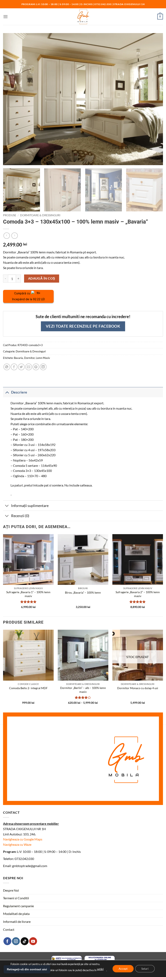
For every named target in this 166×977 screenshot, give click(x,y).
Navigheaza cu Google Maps (22, 839)
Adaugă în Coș (41, 278)
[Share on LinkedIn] (43, 367)
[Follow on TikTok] (25, 941)
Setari (145, 968)
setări (100, 969)
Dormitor (29, 357)
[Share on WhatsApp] (6, 367)
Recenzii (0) (20, 516)
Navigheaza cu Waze (17, 844)
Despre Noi (11, 890)
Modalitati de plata (16, 914)
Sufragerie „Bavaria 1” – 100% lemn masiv (28, 594)
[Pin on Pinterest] (36, 367)
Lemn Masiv (43, 357)
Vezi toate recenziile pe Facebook (83, 326)
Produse (9, 215)
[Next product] (6, 235)
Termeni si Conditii (16, 898)
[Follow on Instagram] (16, 941)
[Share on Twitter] (21, 367)
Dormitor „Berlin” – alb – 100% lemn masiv (83, 689)
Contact (8, 929)
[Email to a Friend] (28, 367)
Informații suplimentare (30, 506)
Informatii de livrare (17, 921)
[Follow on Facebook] (7, 941)
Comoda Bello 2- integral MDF (28, 688)
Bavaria (18, 357)
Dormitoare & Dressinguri (40, 215)
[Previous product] (14, 235)
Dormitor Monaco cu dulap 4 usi (137, 688)
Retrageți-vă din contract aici (27, 969)
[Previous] (3, 575)
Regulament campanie (18, 906)
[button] (5, 17)
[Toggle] (7, 392)
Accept (123, 968)
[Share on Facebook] (14, 367)
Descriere (19, 392)
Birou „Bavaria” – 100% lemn (83, 592)
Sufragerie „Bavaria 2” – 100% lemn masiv (138, 594)
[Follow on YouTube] (33, 941)
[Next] (156, 189)
